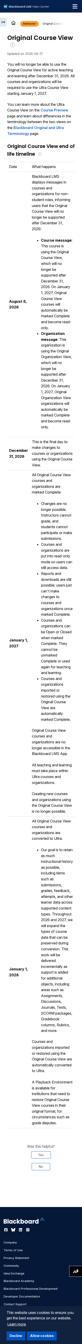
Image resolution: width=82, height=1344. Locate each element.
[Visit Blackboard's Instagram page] (28, 1230)
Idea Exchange (14, 1273)
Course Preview (54, 110)
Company (10, 1242)
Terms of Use (13, 1250)
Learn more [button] (16, 1324)
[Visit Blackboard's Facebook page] (6, 1230)
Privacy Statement (16, 1258)
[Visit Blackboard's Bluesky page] (13, 1230)
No (41, 1166)
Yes (41, 1155)
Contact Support (15, 1304)
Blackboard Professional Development (31, 1288)
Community (11, 1265)
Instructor (29, 23)
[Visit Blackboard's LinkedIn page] (21, 1230)
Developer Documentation (22, 1296)
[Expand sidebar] (3, 22)
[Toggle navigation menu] (75, 6)
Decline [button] (16, 1336)
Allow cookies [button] (42, 1336)
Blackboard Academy (19, 1281)
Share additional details (41, 1194)
